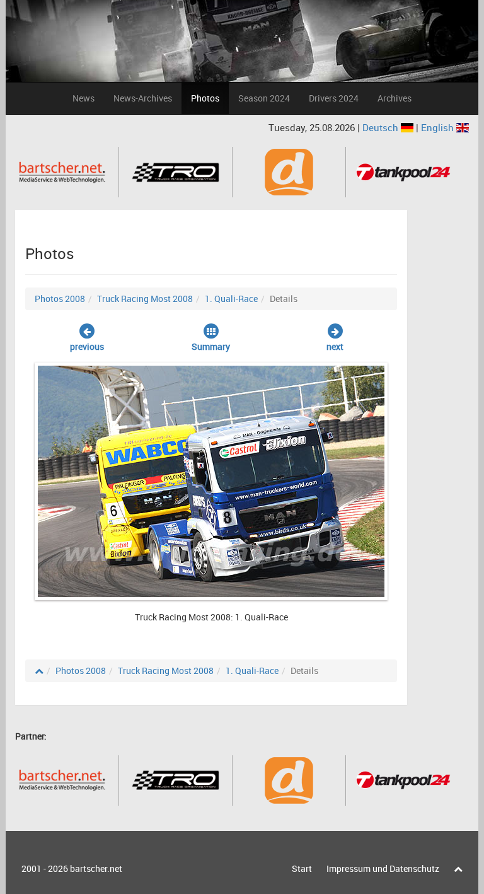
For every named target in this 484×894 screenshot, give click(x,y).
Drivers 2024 (334, 98)
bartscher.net (96, 868)
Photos (205, 98)
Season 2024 (264, 98)
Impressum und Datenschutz (382, 868)
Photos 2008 (60, 299)
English (438, 127)
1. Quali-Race (231, 299)
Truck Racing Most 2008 (145, 299)
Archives (394, 98)
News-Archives (142, 98)
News (83, 98)
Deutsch (381, 127)
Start (302, 868)
